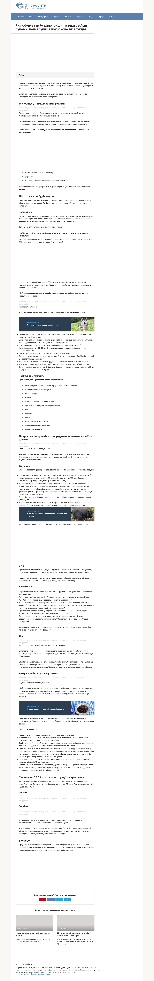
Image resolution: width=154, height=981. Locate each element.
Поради (101, 16)
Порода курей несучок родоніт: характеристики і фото (73, 934)
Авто (31, 16)
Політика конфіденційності (41, 974)
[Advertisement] (38, 53)
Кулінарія (67, 16)
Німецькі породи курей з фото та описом (33, 934)
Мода (91, 16)
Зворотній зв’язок (22, 974)
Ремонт (112, 16)
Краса (56, 16)
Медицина (80, 16)
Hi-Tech (21, 16)
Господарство (43, 16)
